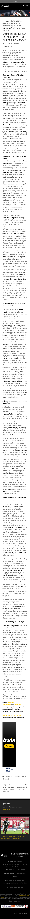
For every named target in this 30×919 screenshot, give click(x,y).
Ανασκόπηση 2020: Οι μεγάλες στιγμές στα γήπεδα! (22, 787)
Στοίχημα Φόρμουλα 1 (10, 869)
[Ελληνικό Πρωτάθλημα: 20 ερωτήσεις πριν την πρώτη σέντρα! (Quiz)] (15, 832)
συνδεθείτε (6, 809)
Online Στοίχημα (18, 861)
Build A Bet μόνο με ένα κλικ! (12, 715)
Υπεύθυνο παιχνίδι (15, 883)
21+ (13, 914)
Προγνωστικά (7, 21)
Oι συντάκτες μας (18, 887)
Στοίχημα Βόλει (19, 867)
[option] (15, 828)
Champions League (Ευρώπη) (11, 23)
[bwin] (5, 6)
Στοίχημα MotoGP (21, 869)
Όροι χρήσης (6, 883)
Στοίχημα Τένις (10, 867)
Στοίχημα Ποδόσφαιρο (9, 864)
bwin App (15, 876)
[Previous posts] (1, 830)
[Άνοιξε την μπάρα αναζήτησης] (20, 6)
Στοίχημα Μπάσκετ (21, 864)
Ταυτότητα (24, 883)
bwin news (10, 887)
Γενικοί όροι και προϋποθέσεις (17, 880)
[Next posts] (29, 830)
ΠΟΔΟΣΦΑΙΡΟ (17, 21)
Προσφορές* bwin (21, 873)
